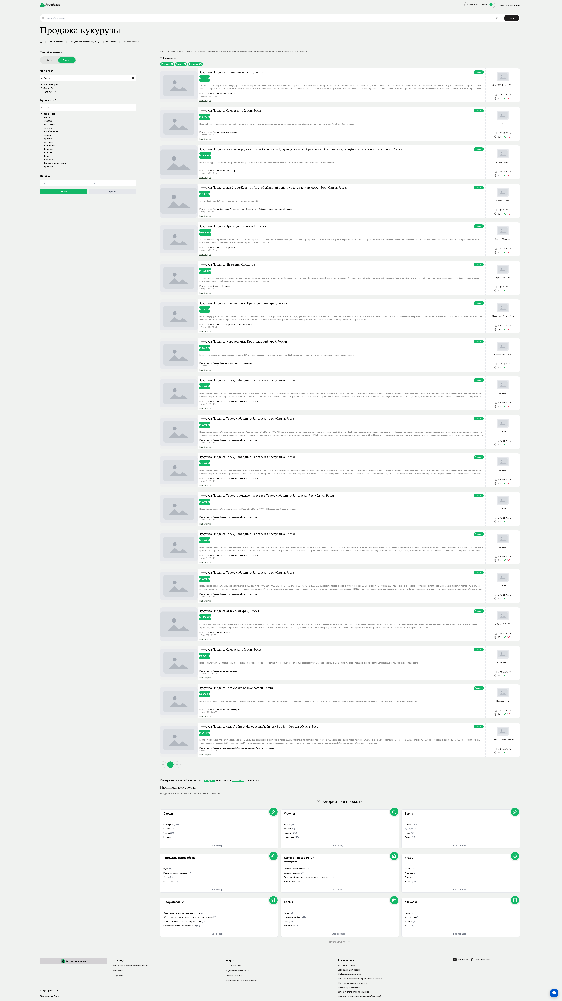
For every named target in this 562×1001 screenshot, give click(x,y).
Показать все (337, 942)
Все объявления (56, 41)
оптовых (238, 780)
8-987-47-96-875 (334, 124)
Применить (63, 191)
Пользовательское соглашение (353, 982)
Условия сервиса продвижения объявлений (359, 996)
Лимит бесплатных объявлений (241, 980)
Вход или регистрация (511, 4)
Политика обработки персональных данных (360, 978)
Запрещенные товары (349, 969)
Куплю (49, 60)
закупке (209, 780)
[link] (340, 85)
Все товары (218, 845)
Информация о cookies (349, 974)
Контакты (118, 970)
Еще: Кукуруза (205, 100)
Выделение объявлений (237, 970)
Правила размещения (349, 987)
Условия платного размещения (353, 991)
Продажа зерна (109, 41)
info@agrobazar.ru (49, 990)
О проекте (118, 975)
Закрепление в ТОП (235, 975)
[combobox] (173, 58)
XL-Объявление (233, 965)
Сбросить (112, 191)
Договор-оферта (346, 965)
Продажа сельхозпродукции (83, 41)
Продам (67, 60)
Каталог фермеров (76, 961)
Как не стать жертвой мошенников (130, 965)
